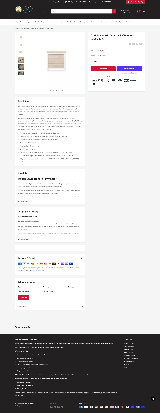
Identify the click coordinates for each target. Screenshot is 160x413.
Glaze (22, 406)
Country (21, 287)
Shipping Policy (129, 346)
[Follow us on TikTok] (62, 407)
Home (17, 28)
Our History (127, 364)
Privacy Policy (128, 352)
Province (46, 287)
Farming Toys (39, 22)
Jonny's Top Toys (116, 22)
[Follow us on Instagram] (58, 407)
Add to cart (103, 68)
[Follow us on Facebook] (51, 407)
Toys (28, 22)
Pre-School (71, 22)
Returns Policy (128, 349)
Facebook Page (129, 361)
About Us (18, 22)
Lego (50, 22)
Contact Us (129, 22)
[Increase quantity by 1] (110, 62)
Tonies (60, 22)
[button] (153, 398)
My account (124, 12)
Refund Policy (22, 306)
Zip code (71, 287)
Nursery (103, 22)
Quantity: (94, 62)
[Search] (114, 11)
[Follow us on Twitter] (55, 407)
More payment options (129, 73)
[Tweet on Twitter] (137, 43)
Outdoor (82, 22)
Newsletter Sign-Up (137, 2)
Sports (93, 22)
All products (24, 28)
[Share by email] (140, 43)
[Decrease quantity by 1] (100, 62)
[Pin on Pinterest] (133, 43)
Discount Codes (129, 343)
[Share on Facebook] (130, 43)
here (65, 136)
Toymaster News (129, 355)
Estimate (24, 297)
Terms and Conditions (131, 358)
